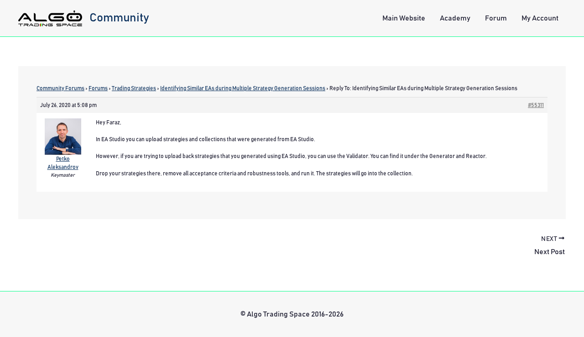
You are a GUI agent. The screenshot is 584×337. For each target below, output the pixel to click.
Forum (496, 18)
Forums (98, 88)
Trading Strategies (134, 88)
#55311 (536, 105)
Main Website (403, 18)
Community (119, 18)
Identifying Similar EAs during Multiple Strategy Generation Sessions (242, 88)
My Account (539, 18)
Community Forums (60, 88)
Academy (455, 18)
